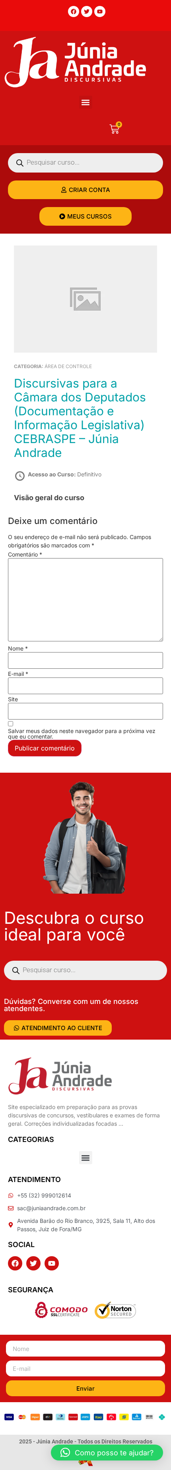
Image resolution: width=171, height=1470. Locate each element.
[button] (85, 102)
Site (13, 699)
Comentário (25, 554)
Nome (18, 648)
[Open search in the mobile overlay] (85, 163)
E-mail (18, 674)
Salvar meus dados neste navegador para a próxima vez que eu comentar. (81, 733)
